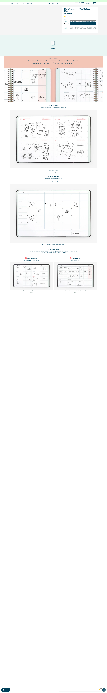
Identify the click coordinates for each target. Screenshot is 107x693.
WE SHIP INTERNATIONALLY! (32, 0)
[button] (67, 16)
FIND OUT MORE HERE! (74, 0)
